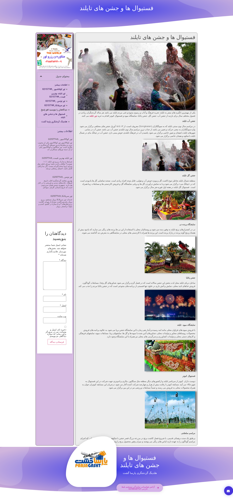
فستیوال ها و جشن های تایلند (54, 116)
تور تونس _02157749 (55, 101)
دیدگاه (62, 260)
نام (64, 294)
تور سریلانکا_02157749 (54, 105)
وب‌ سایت (61, 316)
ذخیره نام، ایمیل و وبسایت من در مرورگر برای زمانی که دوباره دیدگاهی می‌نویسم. (56, 332)
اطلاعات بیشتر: (60, 85)
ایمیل (63, 305)
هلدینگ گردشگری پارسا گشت (54, 121)
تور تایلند (93, 116)
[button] (41, 76)
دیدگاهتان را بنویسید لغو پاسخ (54, 109)
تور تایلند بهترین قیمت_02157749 (57, 95)
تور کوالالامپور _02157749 (53, 89)
